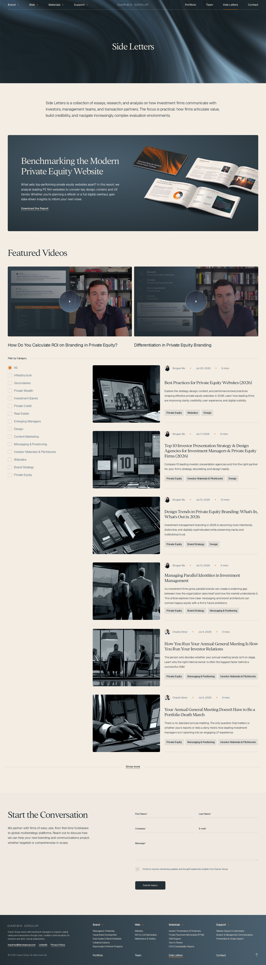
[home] (133, 5)
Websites (139, 931)
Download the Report (34, 208)
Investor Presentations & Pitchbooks (185, 931)
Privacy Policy (58, 945)
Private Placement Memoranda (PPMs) (186, 935)
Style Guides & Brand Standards (107, 939)
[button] (13, 6)
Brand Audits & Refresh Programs (108, 946)
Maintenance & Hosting (145, 939)
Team (209, 5)
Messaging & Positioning (103, 931)
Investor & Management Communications (234, 935)
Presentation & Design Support (230, 939)
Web (137, 924)
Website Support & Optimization (230, 931)
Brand (96, 924)
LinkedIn (43, 945)
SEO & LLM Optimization (146, 935)
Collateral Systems (101, 943)
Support (221, 924)
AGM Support (175, 939)
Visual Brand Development (105, 935)
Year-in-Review (176, 943)
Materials (174, 924)
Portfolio (190, 5)
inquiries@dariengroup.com (22, 945)
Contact (253, 5)
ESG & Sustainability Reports (181, 946)
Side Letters (230, 5)
